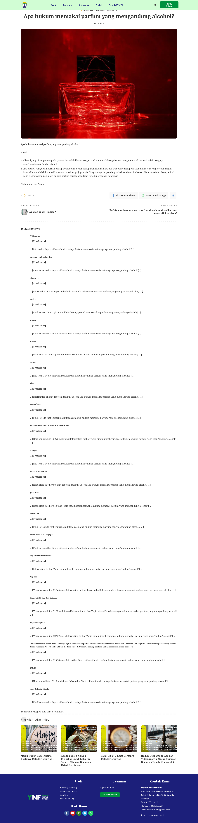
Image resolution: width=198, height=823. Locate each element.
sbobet (33, 362)
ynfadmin (99, 23)
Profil (53, 5)
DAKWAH (28, 743)
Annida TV (29, 741)
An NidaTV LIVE (116, 5)
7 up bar (33, 577)
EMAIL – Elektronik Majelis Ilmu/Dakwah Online (49, 745)
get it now (34, 492)
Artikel (99, 5)
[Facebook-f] (66, 813)
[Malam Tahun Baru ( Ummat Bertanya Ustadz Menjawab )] (39, 738)
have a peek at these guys (41, 534)
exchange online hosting (41, 257)
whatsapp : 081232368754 (152, 805)
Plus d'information (38, 471)
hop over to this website (41, 555)
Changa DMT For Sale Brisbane (44, 598)
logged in (39, 711)
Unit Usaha (84, 5)
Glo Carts (34, 278)
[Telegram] (84, 813)
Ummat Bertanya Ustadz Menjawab (100, 10)
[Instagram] (78, 813)
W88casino (35, 236)
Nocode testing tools (39, 689)
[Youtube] (72, 813)
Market (33, 299)
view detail (34, 513)
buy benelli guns (37, 622)
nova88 (33, 320)
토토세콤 (33, 450)
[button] (55, 4)
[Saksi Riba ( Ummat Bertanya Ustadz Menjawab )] (119, 738)
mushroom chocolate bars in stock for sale (49, 425)
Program (67, 5)
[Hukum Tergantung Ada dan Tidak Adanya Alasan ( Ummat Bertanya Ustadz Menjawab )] (159, 738)
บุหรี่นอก (33, 668)
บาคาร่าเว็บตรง (35, 404)
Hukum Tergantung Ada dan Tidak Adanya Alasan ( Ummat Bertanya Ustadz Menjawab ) (158, 758)
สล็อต (32, 383)
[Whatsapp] (90, 813)
